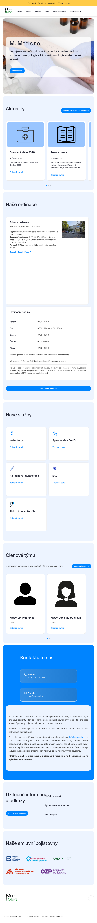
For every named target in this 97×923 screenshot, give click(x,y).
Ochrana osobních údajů (12, 916)
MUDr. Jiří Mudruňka (22, 617)
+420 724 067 (36, 677)
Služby (47, 11)
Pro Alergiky (51, 814)
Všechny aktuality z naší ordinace (76, 110)
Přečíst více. (62, 3)
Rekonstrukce (59, 152)
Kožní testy (16, 440)
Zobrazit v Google (19, 252)
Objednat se (17, 70)
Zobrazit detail (16, 172)
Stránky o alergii (53, 796)
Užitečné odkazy (75, 11)
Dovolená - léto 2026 (22, 152)
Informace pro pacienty (17, 813)
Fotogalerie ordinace (48, 388)
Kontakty (19, 11)
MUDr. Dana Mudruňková (66, 617)
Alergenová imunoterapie (25, 475)
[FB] (91, 898)
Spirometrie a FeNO (64, 440)
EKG (54, 475)
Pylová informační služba (57, 805)
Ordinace (38, 11)
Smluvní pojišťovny (59, 11)
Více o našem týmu (81, 566)
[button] (46, 185)
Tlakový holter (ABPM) (23, 511)
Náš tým (28, 11)
